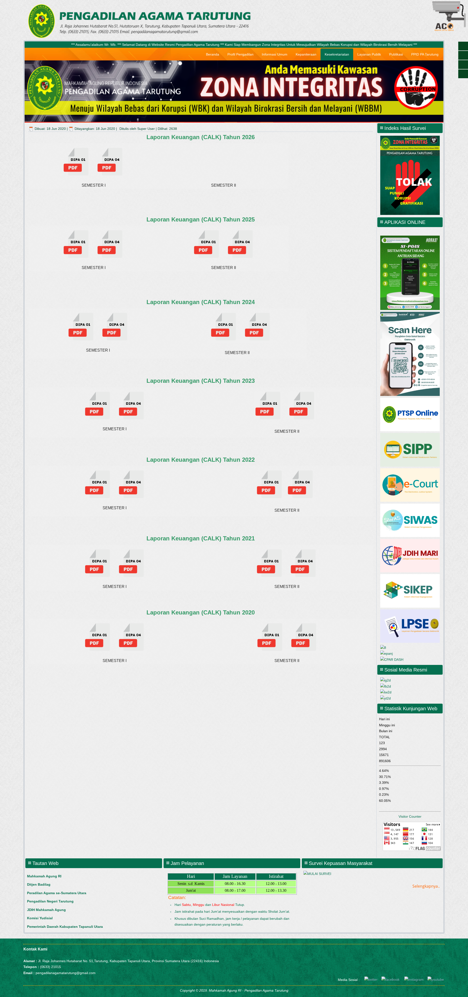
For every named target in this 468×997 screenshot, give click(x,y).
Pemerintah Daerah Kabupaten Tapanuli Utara (65, 927)
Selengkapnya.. (426, 886)
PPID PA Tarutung (425, 54)
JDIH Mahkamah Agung (46, 910)
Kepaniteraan (306, 54)
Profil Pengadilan (240, 54)
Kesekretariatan (337, 54)
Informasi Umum (274, 54)
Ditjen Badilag (38, 884)
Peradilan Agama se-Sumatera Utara (56, 893)
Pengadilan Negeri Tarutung (50, 901)
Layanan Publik (369, 54)
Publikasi (396, 54)
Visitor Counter (410, 816)
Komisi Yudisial (40, 918)
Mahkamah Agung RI (44, 876)
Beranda (212, 54)
